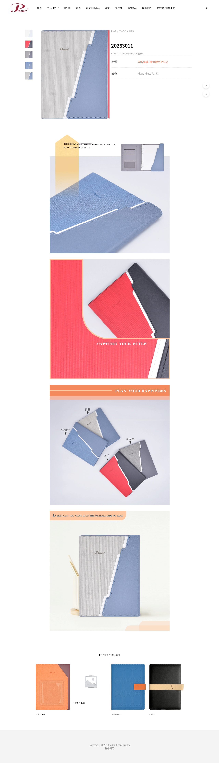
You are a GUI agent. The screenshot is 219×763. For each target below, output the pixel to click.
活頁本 (131, 31)
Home (113, 31)
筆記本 (67, 8)
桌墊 (107, 8)
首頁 (39, 8)
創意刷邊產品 (93, 8)
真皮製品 (132, 8)
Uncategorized (130, 53)
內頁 (78, 8)
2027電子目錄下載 (166, 8)
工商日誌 (51, 8)
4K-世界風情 (79, 702)
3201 (151, 714)
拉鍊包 (118, 8)
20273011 (40, 714)
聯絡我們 (146, 8)
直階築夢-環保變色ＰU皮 (153, 62)
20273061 (116, 714)
